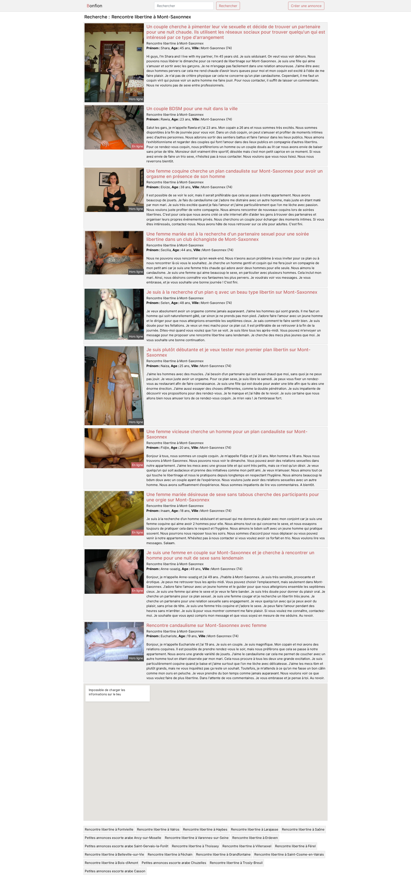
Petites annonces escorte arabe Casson (115, 871)
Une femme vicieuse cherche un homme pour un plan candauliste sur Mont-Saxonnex (227, 434)
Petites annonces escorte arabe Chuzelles (174, 863)
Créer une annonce (306, 6)
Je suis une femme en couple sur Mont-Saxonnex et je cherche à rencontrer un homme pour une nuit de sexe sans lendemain (230, 555)
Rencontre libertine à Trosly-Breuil (236, 863)
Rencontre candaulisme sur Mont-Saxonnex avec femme (206, 625)
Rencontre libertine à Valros (158, 829)
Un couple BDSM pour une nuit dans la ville (192, 108)
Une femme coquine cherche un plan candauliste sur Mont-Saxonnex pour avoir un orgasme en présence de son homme (234, 173)
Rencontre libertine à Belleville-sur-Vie (114, 854)
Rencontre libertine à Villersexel (246, 846)
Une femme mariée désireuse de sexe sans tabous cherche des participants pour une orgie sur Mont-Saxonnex (232, 497)
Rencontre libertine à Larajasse (254, 829)
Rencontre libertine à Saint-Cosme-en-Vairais (289, 854)
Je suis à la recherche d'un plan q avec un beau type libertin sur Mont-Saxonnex (231, 292)
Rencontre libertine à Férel (295, 846)
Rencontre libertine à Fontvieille (109, 829)
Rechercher (228, 6)
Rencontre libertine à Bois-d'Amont (111, 863)
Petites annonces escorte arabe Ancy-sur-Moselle (123, 838)
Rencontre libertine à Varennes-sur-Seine (197, 838)
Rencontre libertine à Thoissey (195, 846)
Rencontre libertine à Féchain (170, 854)
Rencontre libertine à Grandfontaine (223, 854)
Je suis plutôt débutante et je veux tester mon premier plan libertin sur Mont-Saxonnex (228, 352)
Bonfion (94, 5)
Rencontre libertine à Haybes (205, 829)
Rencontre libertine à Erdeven (255, 838)
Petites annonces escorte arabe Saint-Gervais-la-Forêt (126, 846)
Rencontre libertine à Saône (303, 829)
